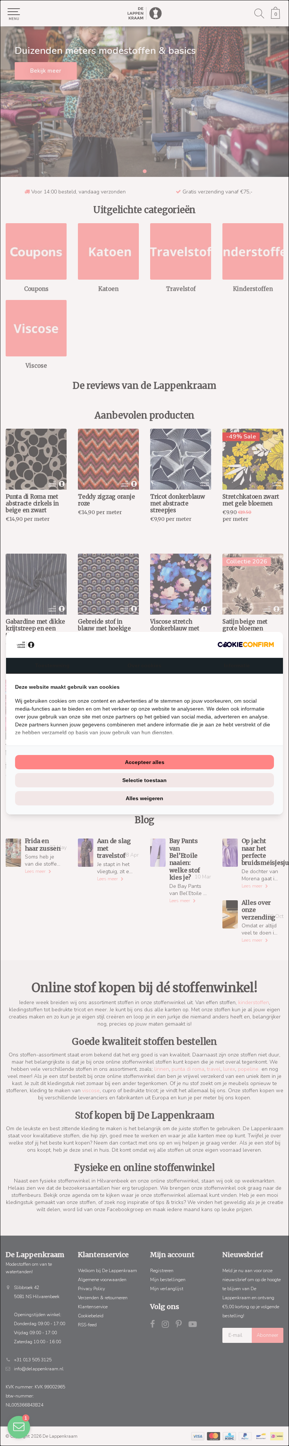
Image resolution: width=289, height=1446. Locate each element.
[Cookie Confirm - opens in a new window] (246, 644)
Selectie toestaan (144, 780)
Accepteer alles (144, 762)
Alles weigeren (144, 798)
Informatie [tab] (237, 665)
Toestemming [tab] (52, 665)
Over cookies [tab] (144, 665)
